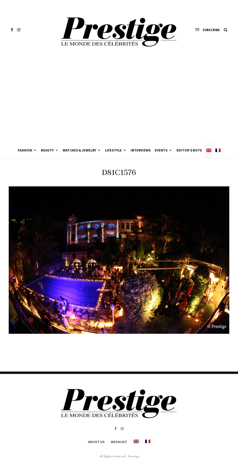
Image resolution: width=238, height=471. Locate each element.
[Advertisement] (119, 99)
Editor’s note (189, 150)
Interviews (141, 150)
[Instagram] (18, 30)
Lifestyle (113, 150)
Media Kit (119, 442)
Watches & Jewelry (79, 150)
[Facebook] (12, 30)
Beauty (47, 150)
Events (161, 150)
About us (96, 442)
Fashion (25, 150)
